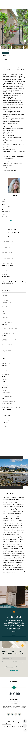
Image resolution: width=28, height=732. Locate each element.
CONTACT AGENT (14, 220)
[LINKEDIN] (19, 714)
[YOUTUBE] (12, 714)
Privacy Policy (10, 667)
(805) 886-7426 (6, 206)
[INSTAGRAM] (15, 714)
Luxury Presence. (6, 724)
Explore (14, 578)
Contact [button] (14, 635)
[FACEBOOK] (8, 714)
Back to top (14, 682)
